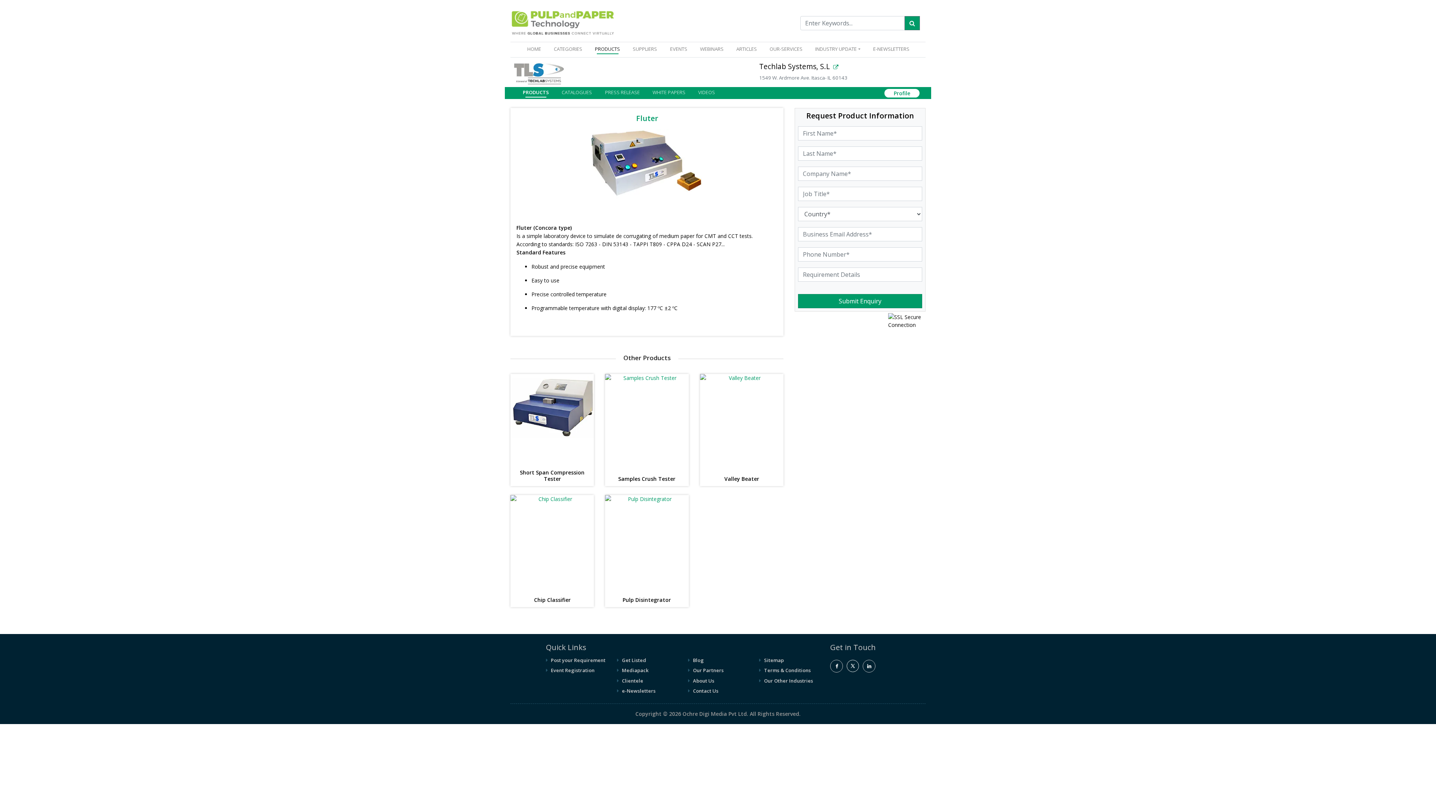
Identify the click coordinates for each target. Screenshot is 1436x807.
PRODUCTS (607, 49)
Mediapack (635, 670)
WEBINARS (712, 49)
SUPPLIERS (645, 49)
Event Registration (573, 670)
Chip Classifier (552, 600)
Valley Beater (741, 479)
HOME (535, 48)
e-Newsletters (891, 49)
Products (536, 92)
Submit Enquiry (860, 301)
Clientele (632, 680)
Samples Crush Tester (646, 479)
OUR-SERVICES (786, 49)
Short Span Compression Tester (552, 476)
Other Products (647, 357)
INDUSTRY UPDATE (836, 49)
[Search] (912, 23)
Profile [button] (902, 93)
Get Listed (634, 660)
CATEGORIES (568, 49)
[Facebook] (836, 666)
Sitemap (774, 660)
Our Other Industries (788, 680)
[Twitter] (853, 670)
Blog (698, 660)
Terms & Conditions (787, 670)
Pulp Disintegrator (647, 600)
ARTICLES (746, 49)
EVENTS (678, 49)
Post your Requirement (578, 660)
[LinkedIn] (869, 666)
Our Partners (708, 670)
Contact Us (705, 690)
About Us (703, 680)
